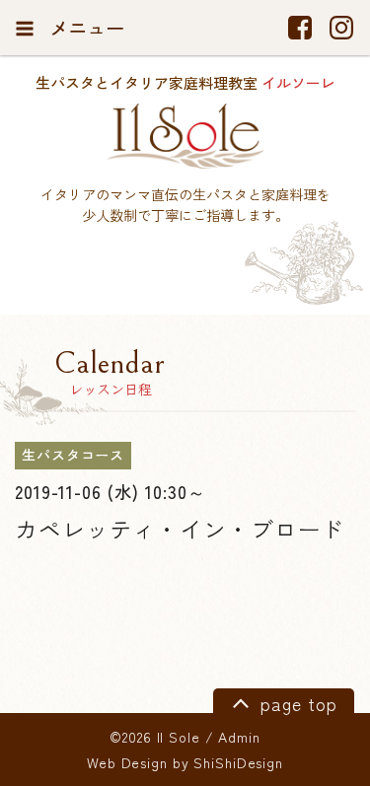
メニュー (84, 27)
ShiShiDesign (238, 762)
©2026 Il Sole (154, 737)
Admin (238, 737)
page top (295, 703)
